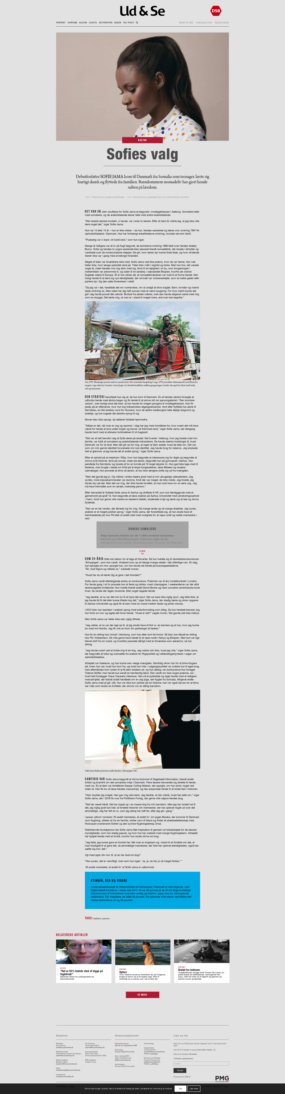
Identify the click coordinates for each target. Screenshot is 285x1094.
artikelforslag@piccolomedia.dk (68, 1070)
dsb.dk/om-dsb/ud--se (206, 1050)
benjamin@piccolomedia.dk (66, 1064)
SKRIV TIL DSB (186, 22)
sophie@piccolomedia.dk (94, 1047)
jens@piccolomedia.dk (64, 1047)
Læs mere (194, 1089)
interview (106, 918)
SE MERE (142, 994)
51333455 (154, 1054)
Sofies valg (142, 153)
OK (180, 1089)
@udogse (193, 1054)
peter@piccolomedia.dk (65, 1056)
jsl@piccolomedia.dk (123, 1060)
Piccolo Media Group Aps (124, 1052)
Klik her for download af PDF (126, 1046)
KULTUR (142, 140)
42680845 (154, 1064)
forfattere (97, 918)
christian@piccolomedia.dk (154, 1052)
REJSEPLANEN (222, 22)
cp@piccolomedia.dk (152, 1062)
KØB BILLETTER (204, 22)
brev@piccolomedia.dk (65, 1077)
